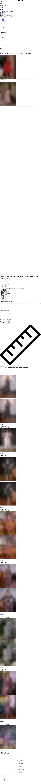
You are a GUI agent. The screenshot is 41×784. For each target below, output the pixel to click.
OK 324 (1, 667)
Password (2, 7)
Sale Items (4, 32)
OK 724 (1, 614)
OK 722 (1, 560)
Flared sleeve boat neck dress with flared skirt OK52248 (25, 78)
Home (3, 18)
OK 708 (1, 424)
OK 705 (1, 721)
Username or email (3, 5)
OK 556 (1, 453)
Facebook (1, 13)
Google (1, 14)
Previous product (3, 54)
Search (12, 16)
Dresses (3, 53)
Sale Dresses (4, 21)
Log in (1, 9)
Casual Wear (10, 367)
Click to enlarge (2, 273)
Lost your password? (3, 11)
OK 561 (1, 507)
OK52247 (26, 367)
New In (17, 367)
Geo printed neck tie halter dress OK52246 (23, 106)
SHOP (3, 19)
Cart (3, 20)
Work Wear (7, 53)
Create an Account (9, 15)
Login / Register (5, 23)
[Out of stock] (8, 398)
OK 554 (1, 750)
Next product (2, 81)
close (1, 3)
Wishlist (3, 22)
